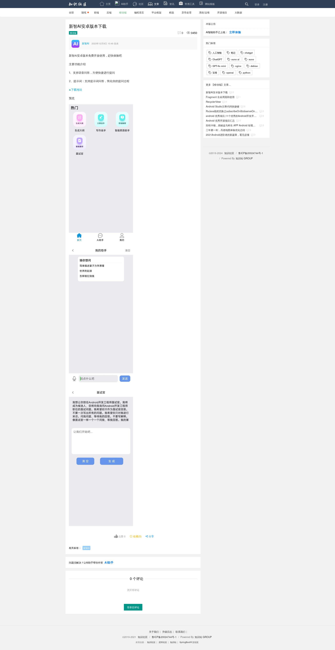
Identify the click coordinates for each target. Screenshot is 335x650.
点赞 (121, 536)
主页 (105, 4)
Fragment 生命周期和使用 (220, 97)
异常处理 (186, 12)
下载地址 (76, 89)
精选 (171, 12)
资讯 (171, 4)
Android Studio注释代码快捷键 (222, 106)
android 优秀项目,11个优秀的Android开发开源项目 (232, 116)
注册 (265, 4)
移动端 (122, 12)
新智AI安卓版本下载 (217, 92)
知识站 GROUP (244, 158)
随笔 (83, 12)
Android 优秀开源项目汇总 (220, 120)
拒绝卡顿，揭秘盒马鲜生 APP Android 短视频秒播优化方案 (232, 125)
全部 (71, 12)
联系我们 (180, 631)
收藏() (136, 536)
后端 (109, 12)
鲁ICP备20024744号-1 (250, 153)
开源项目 (222, 12)
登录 (257, 4)
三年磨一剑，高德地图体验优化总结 (225, 130)
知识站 (173, 642)
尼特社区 (163, 642)
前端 (96, 12)
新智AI (86, 547)
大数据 (238, 12)
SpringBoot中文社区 (189, 642)
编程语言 (139, 12)
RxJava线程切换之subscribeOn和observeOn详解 (232, 111)
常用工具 (190, 4)
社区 (141, 4)
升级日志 (167, 631)
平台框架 (156, 12)
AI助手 (124, 4)
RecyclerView (213, 101)
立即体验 (235, 32)
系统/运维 (204, 12)
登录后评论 (133, 607)
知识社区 (229, 153)
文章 (153, 4)
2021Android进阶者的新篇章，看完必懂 (227, 134)
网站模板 (210, 4)
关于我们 (154, 631)
